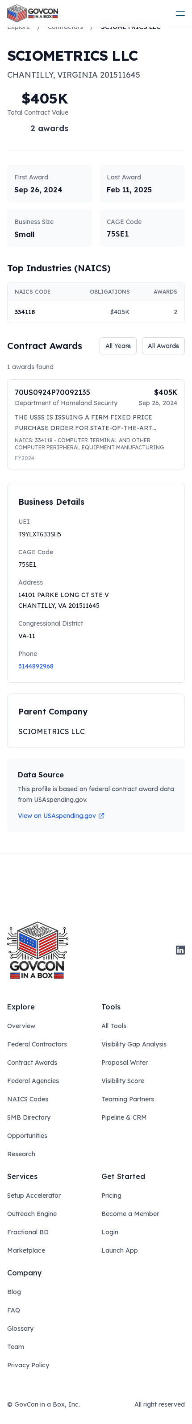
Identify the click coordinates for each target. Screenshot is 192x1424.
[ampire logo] (32, 13)
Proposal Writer (124, 1063)
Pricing (111, 1196)
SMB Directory (28, 1117)
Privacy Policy (28, 1365)
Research (21, 1154)
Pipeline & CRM (124, 1117)
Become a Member (130, 1214)
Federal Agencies (33, 1081)
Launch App (119, 1250)
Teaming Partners (127, 1099)
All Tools (113, 1026)
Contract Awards (32, 1063)
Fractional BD (28, 1232)
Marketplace (26, 1250)
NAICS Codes (27, 1099)
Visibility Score (122, 1081)
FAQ (13, 1310)
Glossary (20, 1328)
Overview (21, 1026)
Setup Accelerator (34, 1196)
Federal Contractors (37, 1044)
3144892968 (36, 666)
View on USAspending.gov (57, 816)
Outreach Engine (32, 1214)
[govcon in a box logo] (37, 950)
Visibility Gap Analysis (134, 1044)
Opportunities (27, 1136)
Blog (14, 1292)
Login (109, 1232)
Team (15, 1347)
